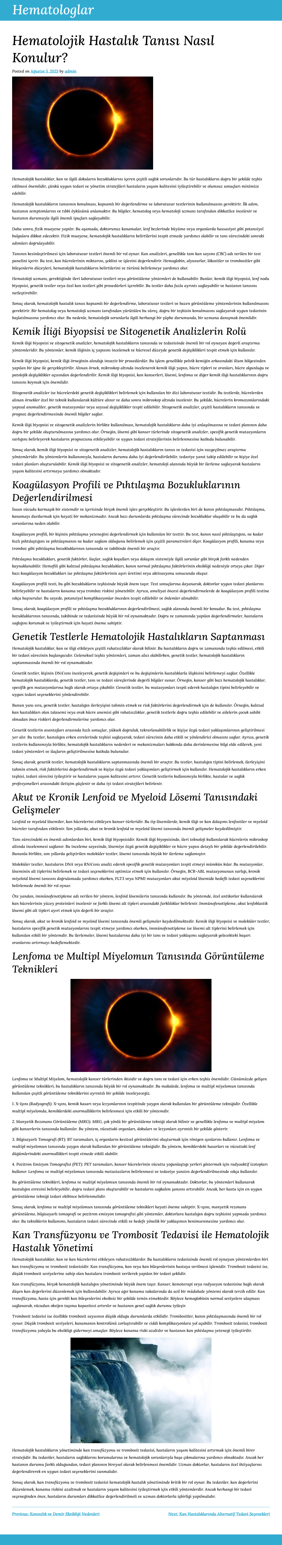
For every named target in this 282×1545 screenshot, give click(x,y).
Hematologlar (53, 9)
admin (70, 71)
